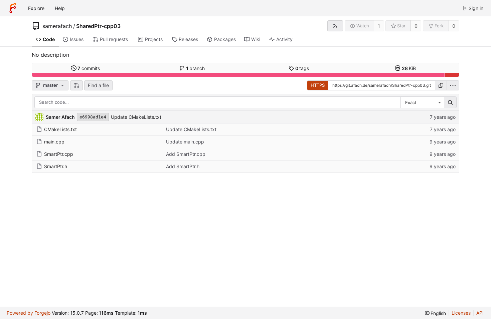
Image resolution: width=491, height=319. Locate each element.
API (480, 313)
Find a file (98, 85)
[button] (76, 85)
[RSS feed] (335, 25)
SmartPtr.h (55, 166)
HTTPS (318, 85)
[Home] (12, 8)
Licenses (461, 313)
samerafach (57, 26)
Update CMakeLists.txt (136, 117)
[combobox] (422, 102)
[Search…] (450, 102)
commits (88, 68)
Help (60, 8)
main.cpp (54, 141)
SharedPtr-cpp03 (98, 26)
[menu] (453, 85)
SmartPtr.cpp (58, 154)
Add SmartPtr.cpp (185, 154)
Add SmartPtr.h (182, 166)
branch (195, 68)
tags (302, 68)
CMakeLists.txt (60, 129)
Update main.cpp (185, 141)
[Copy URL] (441, 85)
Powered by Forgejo (28, 313)
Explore (36, 8)
